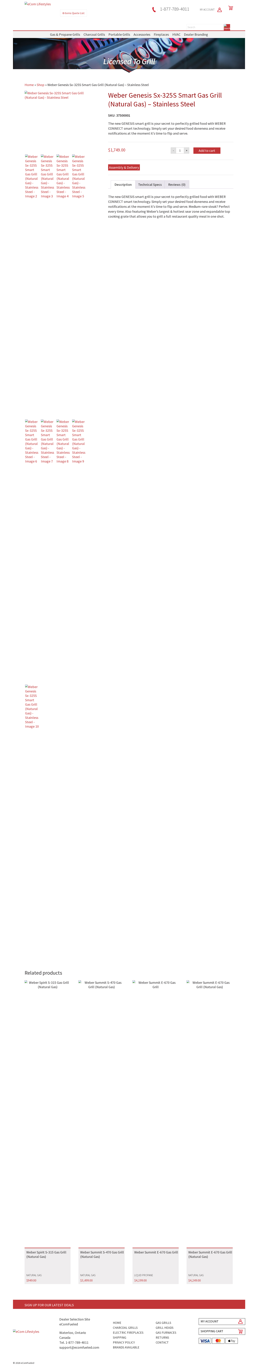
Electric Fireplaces (128, 1333)
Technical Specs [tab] (150, 184)
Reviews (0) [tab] (177, 184)
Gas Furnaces (166, 1333)
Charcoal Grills (94, 34)
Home (29, 85)
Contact (162, 1342)
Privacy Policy (124, 1342)
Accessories (142, 34)
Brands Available (126, 1347)
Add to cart (207, 150)
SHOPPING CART (212, 1331)
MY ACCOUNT (207, 9)
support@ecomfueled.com (79, 1347)
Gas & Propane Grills (65, 34)
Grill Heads (164, 1328)
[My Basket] (229, 8)
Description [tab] (123, 184)
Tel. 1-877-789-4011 (73, 1342)
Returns (162, 1337)
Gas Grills (163, 1323)
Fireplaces (161, 34)
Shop (40, 85)
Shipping (119, 1337)
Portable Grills (119, 34)
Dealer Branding (196, 34)
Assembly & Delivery (124, 167)
